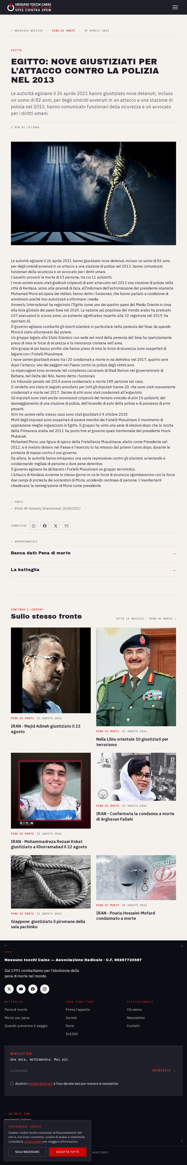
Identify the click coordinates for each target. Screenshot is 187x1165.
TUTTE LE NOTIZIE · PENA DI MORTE (146, 618)
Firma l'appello (78, 1009)
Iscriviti (71, 1018)
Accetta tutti (67, 1152)
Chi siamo (134, 1009)
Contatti (133, 1026)
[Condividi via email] (66, 526)
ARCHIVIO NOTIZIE (27, 30)
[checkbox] (11, 1083)
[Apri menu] (175, 7)
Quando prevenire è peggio (26, 1026)
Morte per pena (17, 1018)
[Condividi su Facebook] (45, 526)
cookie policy (33, 1142)
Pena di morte (16, 1009)
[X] (9, 989)
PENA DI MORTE (63, 30)
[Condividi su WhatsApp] (34, 526)
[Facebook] (32, 989)
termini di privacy (41, 1084)
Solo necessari (27, 1152)
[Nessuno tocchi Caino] (29, 7)
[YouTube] (21, 989)
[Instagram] (44, 989)
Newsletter (136, 1018)
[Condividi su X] (56, 526)
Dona (70, 1026)
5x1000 (72, 1034)
